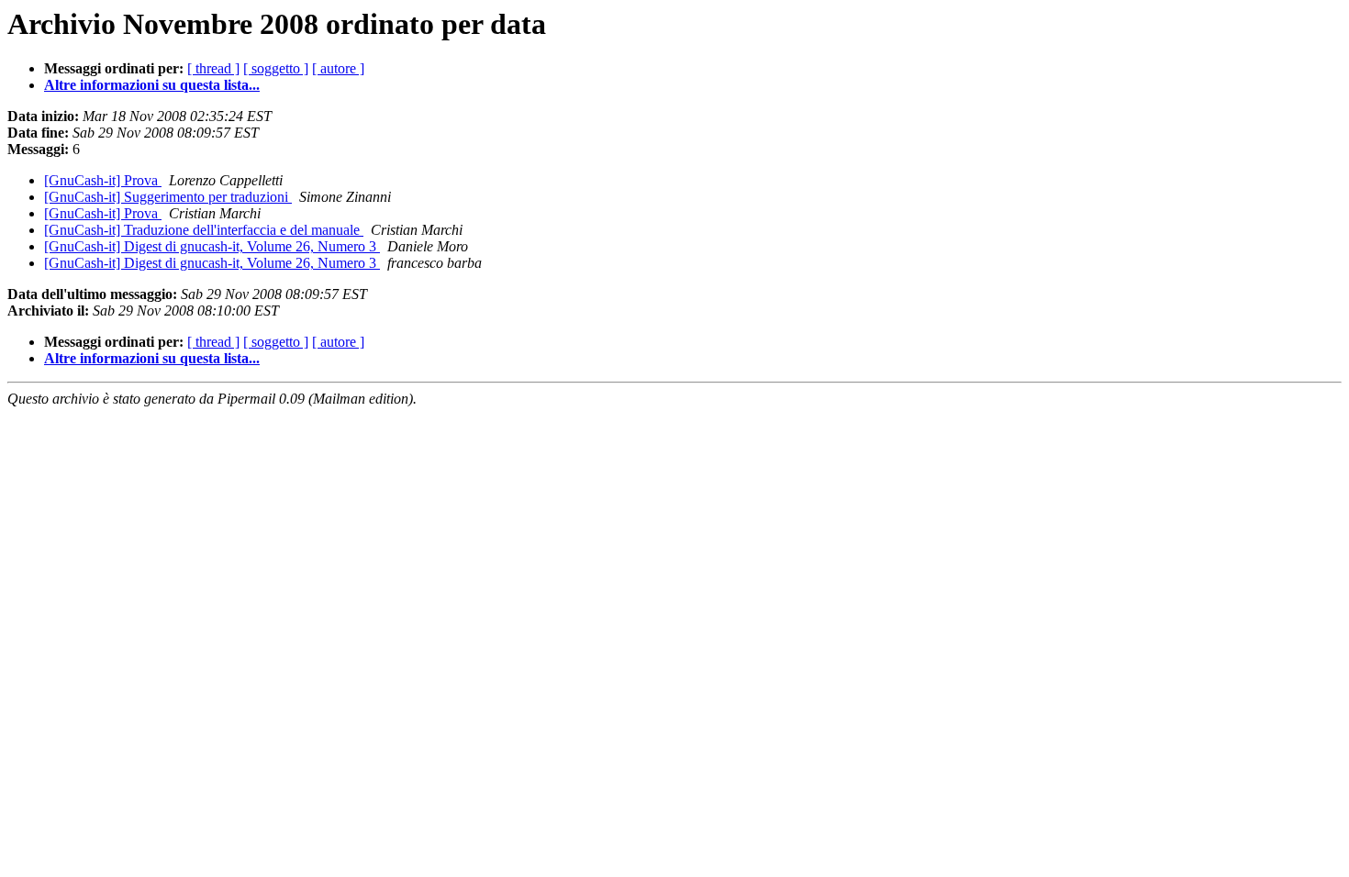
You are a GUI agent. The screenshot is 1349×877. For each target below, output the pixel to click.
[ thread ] (213, 68)
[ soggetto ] (275, 68)
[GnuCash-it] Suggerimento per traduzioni (168, 197)
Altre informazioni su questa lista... (152, 85)
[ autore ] (338, 68)
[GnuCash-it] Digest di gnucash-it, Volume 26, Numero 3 (212, 246)
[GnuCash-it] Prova (103, 180)
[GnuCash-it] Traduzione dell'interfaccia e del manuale (203, 230)
